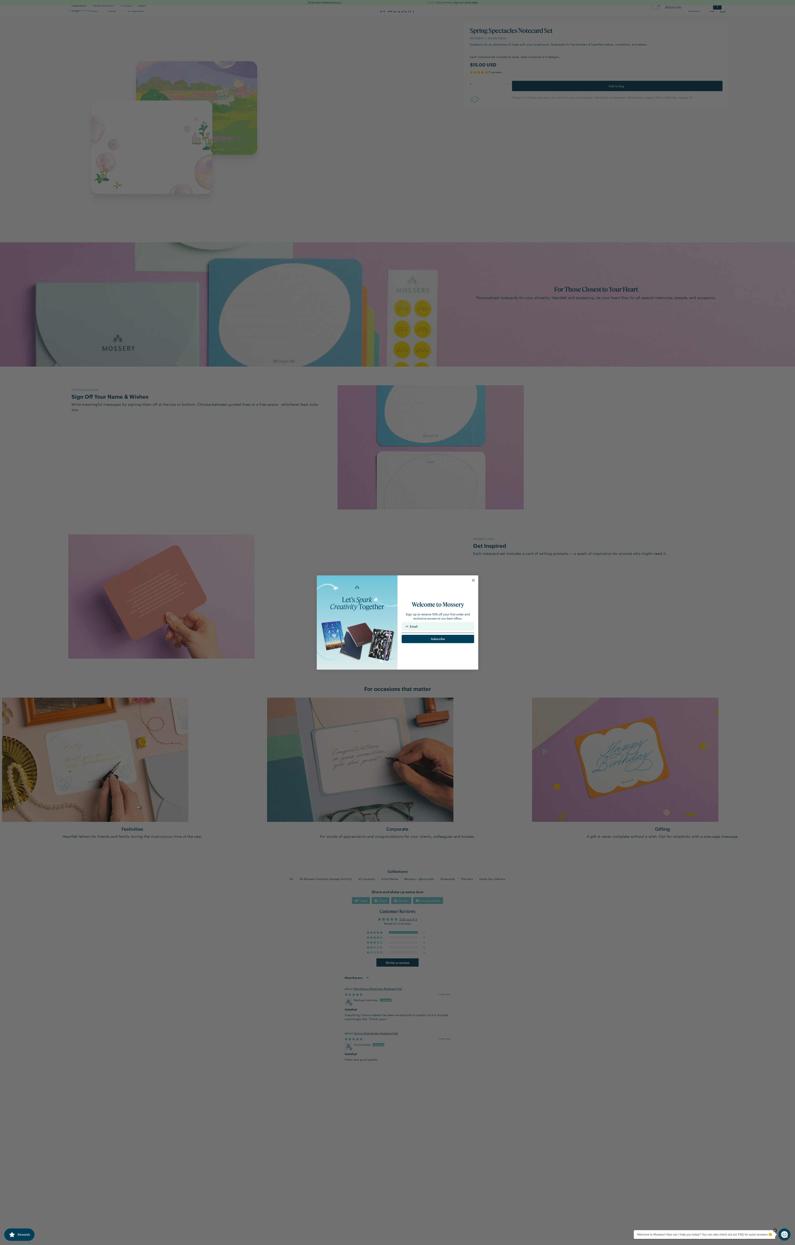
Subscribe (438, 639)
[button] (784, 1234)
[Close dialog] (473, 580)
